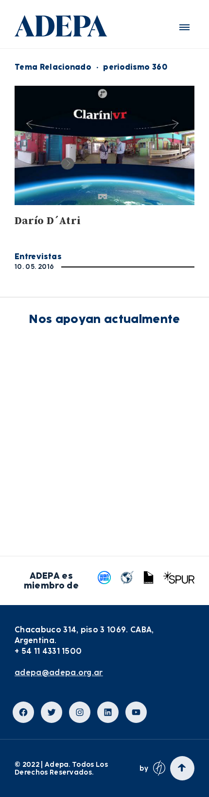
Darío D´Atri (48, 221)
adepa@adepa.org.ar (59, 672)
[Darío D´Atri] (104, 145)
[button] (184, 27)
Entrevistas (38, 256)
